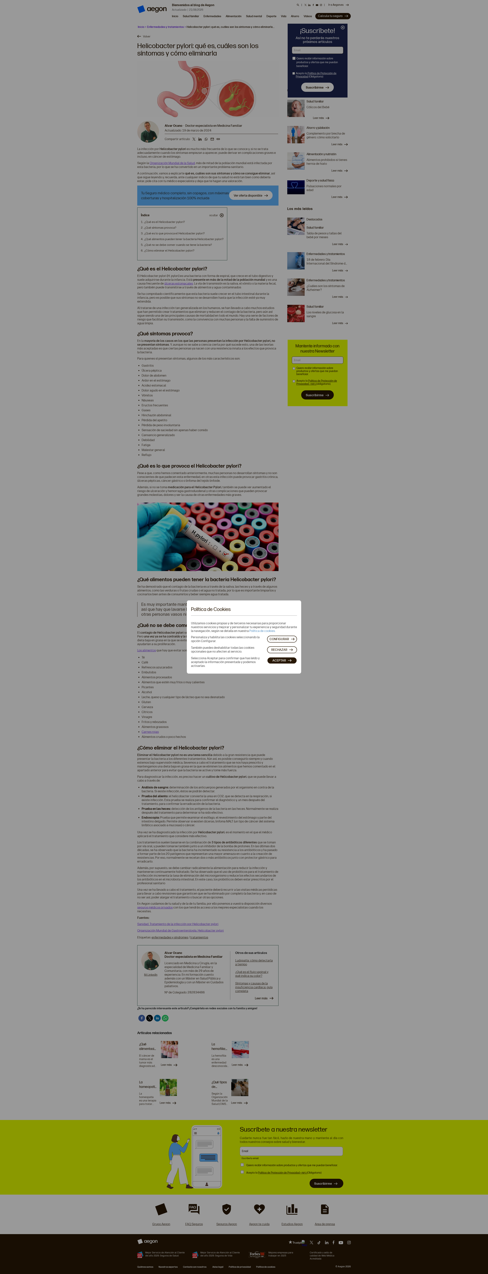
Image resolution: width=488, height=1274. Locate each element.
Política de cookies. (262, 631)
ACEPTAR (279, 660)
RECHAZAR (279, 650)
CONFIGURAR (279, 639)
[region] (244, 637)
